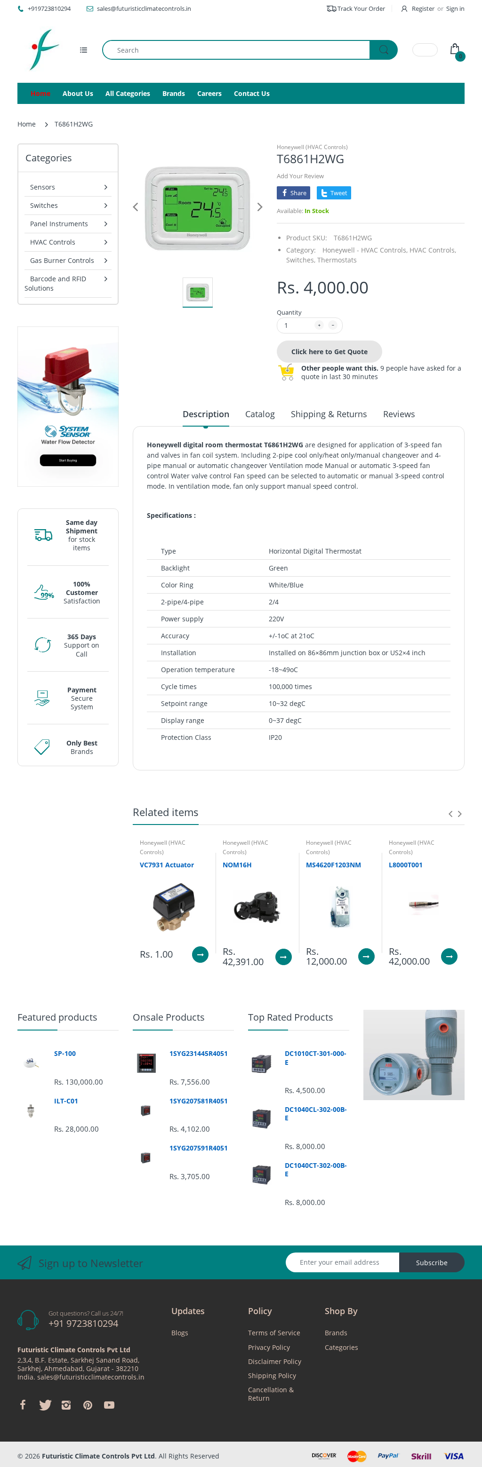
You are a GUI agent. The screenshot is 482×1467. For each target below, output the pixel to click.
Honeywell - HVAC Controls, (365, 250)
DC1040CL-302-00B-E (316, 1113)
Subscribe (432, 1262)
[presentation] (450, 814)
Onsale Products (169, 1017)
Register (423, 8)
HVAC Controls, (433, 250)
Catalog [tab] (260, 414)
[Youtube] (109, 1404)
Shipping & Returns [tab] (329, 414)
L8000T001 (406, 864)
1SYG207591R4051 (198, 1148)
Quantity (289, 312)
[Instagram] (66, 1404)
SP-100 (65, 1053)
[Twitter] (44, 1404)
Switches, (300, 259)
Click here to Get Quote (329, 351)
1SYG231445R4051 (198, 1053)
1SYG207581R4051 (198, 1101)
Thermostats (337, 259)
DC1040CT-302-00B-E (316, 1169)
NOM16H (237, 864)
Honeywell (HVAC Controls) (312, 147)
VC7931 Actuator (167, 864)
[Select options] (200, 954)
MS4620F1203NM (333, 864)
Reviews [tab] (399, 414)
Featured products (57, 1017)
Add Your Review (300, 176)
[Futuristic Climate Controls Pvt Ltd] (40, 49)
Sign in (455, 8)
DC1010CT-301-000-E (315, 1057)
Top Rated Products (290, 1017)
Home (26, 123)
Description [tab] (206, 414)
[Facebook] (22, 1404)
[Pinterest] (87, 1404)
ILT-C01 (66, 1101)
